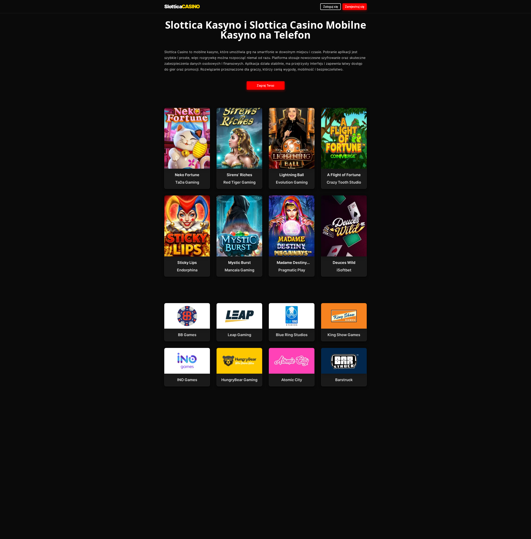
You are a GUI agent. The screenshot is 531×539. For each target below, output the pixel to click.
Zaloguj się (330, 6)
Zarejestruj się (354, 6)
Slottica (182, 7)
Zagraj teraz (265, 85)
